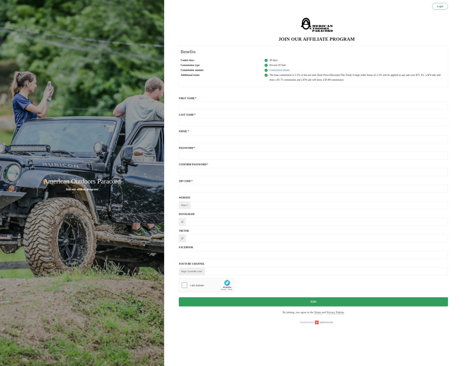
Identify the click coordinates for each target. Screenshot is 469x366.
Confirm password (192, 164)
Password (186, 148)
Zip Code (185, 181)
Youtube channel (192, 263)
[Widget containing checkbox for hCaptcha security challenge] (206, 285)
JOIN (313, 301)
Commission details (279, 70)
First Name (187, 98)
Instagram (186, 214)
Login (440, 6)
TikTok (184, 230)
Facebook (186, 247)
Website (184, 197)
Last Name (186, 114)
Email (183, 131)
